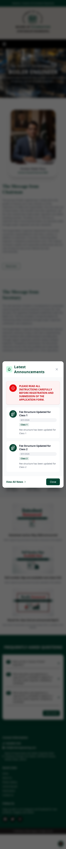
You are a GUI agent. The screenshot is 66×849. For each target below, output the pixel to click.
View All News (14, 482)
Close (53, 482)
